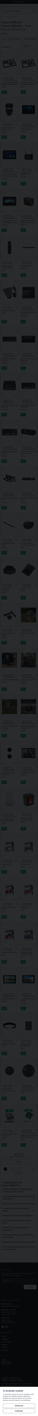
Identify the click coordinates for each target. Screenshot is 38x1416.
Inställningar (19, 1411)
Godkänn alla (19, 1405)
